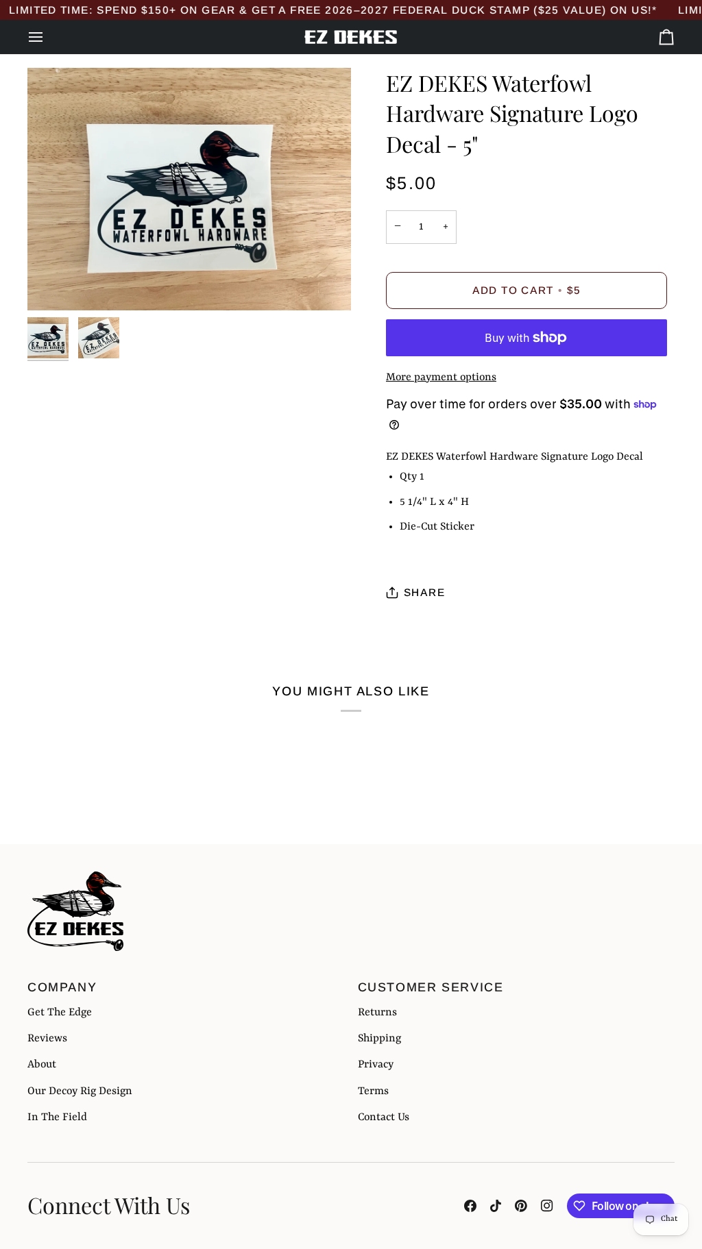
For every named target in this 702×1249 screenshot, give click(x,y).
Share (424, 592)
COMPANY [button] (62, 987)
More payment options (441, 377)
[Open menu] (48, 37)
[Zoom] (189, 189)
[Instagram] (547, 1206)
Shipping (379, 1038)
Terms (373, 1091)
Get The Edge (59, 1012)
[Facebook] (470, 1206)
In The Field (57, 1117)
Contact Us (383, 1117)
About (41, 1065)
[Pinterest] (521, 1206)
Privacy (376, 1065)
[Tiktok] (495, 1206)
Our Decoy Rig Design (79, 1091)
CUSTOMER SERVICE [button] (431, 987)
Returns (377, 1012)
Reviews (47, 1038)
